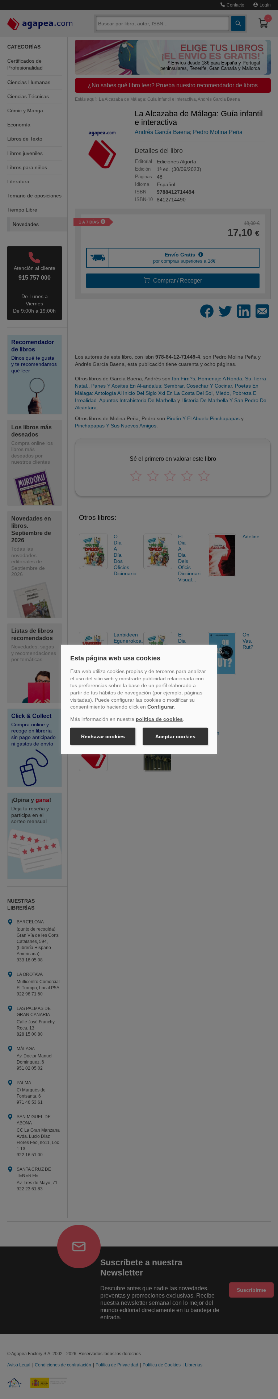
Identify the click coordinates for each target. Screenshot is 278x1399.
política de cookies (159, 719)
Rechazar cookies (103, 736)
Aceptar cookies (175, 736)
